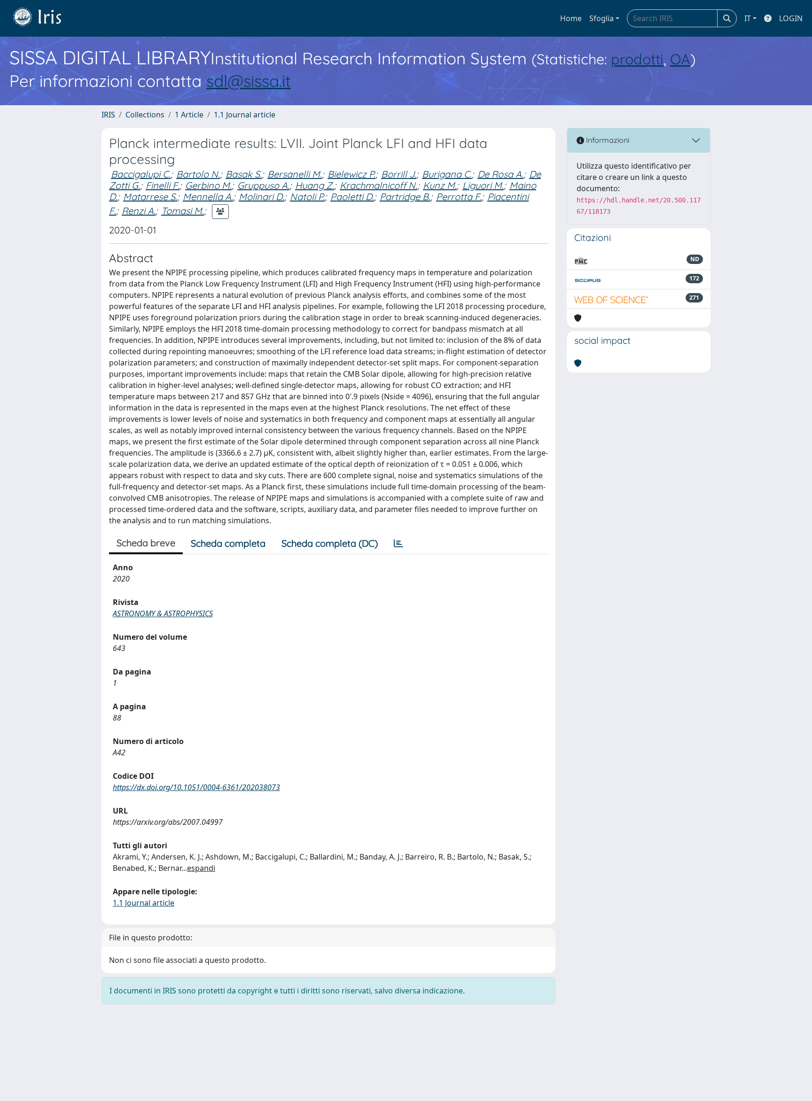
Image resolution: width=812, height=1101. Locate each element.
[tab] (398, 543)
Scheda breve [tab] (146, 543)
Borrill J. (398, 174)
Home (571, 18)
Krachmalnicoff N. (378, 185)
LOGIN (791, 18)
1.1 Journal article (244, 114)
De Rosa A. (500, 174)
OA (680, 59)
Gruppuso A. (263, 185)
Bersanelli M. (294, 174)
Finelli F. (163, 185)
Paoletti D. (352, 196)
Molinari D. (261, 196)
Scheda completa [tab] (228, 543)
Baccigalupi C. (141, 174)
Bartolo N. (198, 174)
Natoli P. (307, 196)
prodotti (637, 59)
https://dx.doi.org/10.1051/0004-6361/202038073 (196, 787)
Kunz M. (440, 185)
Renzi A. (139, 211)
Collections (144, 114)
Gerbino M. (208, 185)
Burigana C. (447, 174)
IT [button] (747, 18)
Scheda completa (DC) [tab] (329, 543)
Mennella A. (208, 196)
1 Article (189, 114)
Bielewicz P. (351, 174)
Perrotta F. (459, 196)
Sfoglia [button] (601, 18)
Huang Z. (314, 185)
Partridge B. (405, 196)
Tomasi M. (182, 211)
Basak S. (244, 174)
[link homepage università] (44, 18)
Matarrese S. (150, 196)
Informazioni (606, 140)
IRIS (108, 114)
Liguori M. (483, 185)
